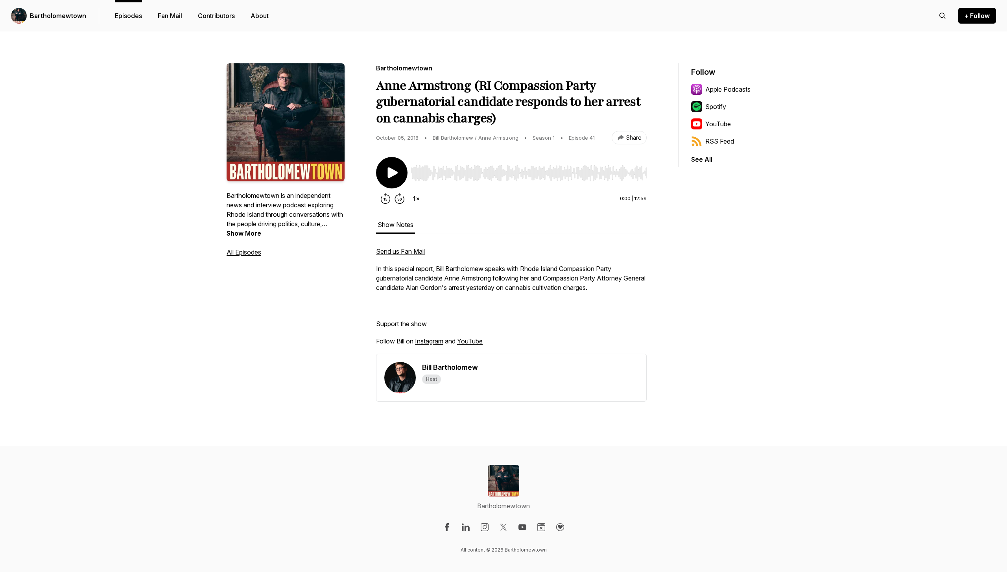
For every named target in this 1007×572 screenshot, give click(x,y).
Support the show (401, 324)
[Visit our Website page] (541, 527)
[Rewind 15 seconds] (385, 198)
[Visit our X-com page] (503, 527)
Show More (244, 233)
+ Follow (977, 16)
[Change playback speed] (416, 198)
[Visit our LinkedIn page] (466, 527)
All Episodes (244, 252)
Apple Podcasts (728, 89)
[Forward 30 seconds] (399, 198)
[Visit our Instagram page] (485, 527)
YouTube (470, 341)
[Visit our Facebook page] (447, 527)
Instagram (429, 341)
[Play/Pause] (392, 172)
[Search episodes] (942, 15)
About (260, 16)
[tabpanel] (511, 300)
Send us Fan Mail (400, 251)
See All (701, 159)
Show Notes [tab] (395, 225)
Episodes (128, 16)
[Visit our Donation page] (560, 527)
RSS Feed (719, 141)
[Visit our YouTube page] (522, 527)
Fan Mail (170, 16)
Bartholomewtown (58, 16)
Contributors (216, 16)
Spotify (715, 107)
